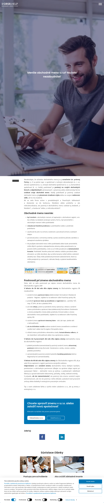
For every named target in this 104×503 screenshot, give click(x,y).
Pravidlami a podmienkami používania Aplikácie (41, 493)
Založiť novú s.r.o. (55, 418)
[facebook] (42, 437)
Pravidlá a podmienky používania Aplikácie (17, 483)
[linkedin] (62, 437)
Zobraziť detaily (70, 500)
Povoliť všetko (90, 481)
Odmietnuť (90, 491)
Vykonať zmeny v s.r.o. (36, 418)
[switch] (29, 499)
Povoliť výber (90, 486)
